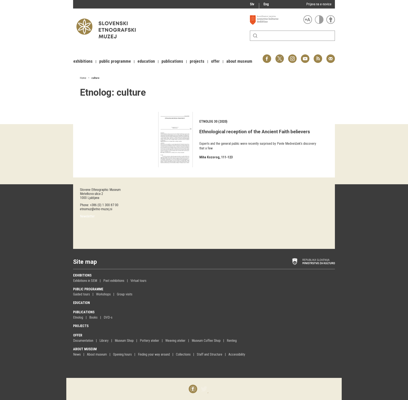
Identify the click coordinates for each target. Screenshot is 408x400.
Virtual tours (138, 281)
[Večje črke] (307, 19)
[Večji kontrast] (319, 19)
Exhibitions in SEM (85, 281)
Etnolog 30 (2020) (213, 121)
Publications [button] (172, 61)
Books (93, 317)
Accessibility (236, 354)
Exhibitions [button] (83, 61)
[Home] (108, 40)
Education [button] (146, 61)
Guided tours (81, 294)
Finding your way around (154, 354)
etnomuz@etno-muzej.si (96, 209)
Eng (266, 4)
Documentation (83, 341)
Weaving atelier (175, 341)
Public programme (88, 289)
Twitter (279, 56)
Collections (183, 354)
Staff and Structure (209, 354)
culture (95, 78)
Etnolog (78, 317)
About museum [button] (239, 61)
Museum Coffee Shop (206, 341)
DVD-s (108, 317)
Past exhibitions (113, 281)
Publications (84, 312)
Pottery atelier (149, 341)
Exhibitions (82, 275)
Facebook (267, 56)
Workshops (103, 294)
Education (81, 303)
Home (83, 78)
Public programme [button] (115, 61)
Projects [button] (197, 61)
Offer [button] (215, 61)
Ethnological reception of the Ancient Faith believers (254, 131)
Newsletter (87, 216)
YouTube (305, 56)
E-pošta (330, 56)
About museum (85, 349)
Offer (77, 335)
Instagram (292, 56)
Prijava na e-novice (319, 4)
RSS (317, 56)
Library (104, 341)
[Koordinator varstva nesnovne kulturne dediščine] (275, 20)
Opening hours (122, 354)
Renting (232, 341)
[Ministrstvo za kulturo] (313, 261)
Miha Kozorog (209, 157)
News (77, 354)
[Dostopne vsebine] (330, 19)
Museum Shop (124, 341)
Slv (252, 4)
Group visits (124, 294)
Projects (81, 326)
